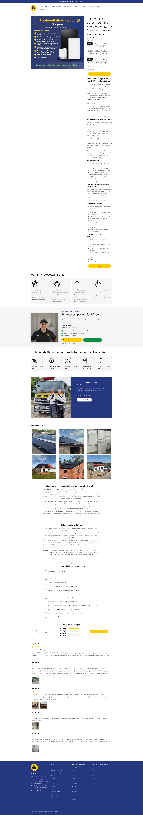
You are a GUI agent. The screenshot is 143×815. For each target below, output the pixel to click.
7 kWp (103, 43)
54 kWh (90, 69)
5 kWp (89, 43)
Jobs (52, 789)
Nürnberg (74, 796)
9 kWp (96, 47)
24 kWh (105, 62)
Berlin (73, 799)
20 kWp (90, 53)
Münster (74, 773)
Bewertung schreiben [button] (99, 631)
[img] (35, 644)
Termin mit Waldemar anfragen (72, 339)
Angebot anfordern (84, 399)
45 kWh (105, 66)
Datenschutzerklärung (56, 796)
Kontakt (53, 786)
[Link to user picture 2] (43, 705)
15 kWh (90, 62)
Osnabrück (74, 768)
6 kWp (96, 43)
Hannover (74, 778)
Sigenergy (94, 768)
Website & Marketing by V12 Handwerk (51, 811)
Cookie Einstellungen (56, 791)
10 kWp (104, 47)
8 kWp (89, 47)
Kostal (94, 773)
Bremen (74, 770)
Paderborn (74, 786)
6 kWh (89, 59)
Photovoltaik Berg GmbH (38, 811)
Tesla (93, 770)
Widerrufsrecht (54, 802)
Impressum (54, 794)
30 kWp (105, 53)
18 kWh (97, 62)
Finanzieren (54, 778)
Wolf (93, 778)
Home (52, 768)
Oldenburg (74, 783)
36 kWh (97, 66)
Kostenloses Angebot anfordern (99, 74)
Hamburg (74, 775)
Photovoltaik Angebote (56, 770)
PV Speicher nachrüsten (57, 775)
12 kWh (104, 59)
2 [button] (69, 756)
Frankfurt (74, 789)
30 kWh (90, 66)
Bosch (93, 775)
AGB (52, 799)
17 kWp (105, 50)
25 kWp (97, 53)
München (74, 794)
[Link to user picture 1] (35, 680)
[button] (50, 6)
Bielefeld (74, 781)
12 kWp (90, 50)
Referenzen (54, 781)
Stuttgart (74, 791)
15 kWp (97, 50)
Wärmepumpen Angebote (57, 773)
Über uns (53, 783)
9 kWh (96, 59)
